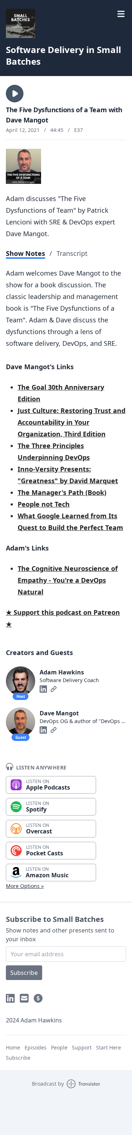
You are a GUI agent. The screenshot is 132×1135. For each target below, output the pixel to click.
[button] (14, 93)
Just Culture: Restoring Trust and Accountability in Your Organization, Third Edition (71, 422)
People (59, 1047)
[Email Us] (24, 998)
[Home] (20, 23)
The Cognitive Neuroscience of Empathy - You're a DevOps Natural (68, 580)
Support (82, 1047)
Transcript (72, 253)
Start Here (108, 1047)
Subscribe (24, 973)
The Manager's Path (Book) (62, 492)
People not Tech (44, 504)
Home (13, 1047)
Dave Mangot (59, 713)
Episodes (36, 1047)
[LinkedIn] (43, 689)
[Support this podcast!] (38, 998)
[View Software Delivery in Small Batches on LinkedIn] (10, 998)
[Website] (53, 689)
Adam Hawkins (62, 672)
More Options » (25, 885)
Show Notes (25, 253)
